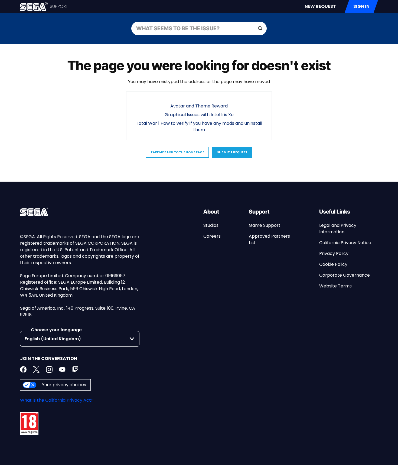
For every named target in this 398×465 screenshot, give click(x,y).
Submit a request (232, 152)
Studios (210, 225)
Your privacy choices (64, 385)
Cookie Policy (333, 264)
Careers (212, 236)
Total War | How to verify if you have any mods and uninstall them (199, 126)
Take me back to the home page (177, 152)
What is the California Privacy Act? (56, 400)
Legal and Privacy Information (337, 228)
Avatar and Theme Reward (199, 106)
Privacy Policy (333, 253)
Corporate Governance (344, 275)
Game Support (264, 225)
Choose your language (56, 330)
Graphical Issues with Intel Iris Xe (199, 115)
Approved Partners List (269, 239)
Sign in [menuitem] (361, 6)
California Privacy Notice (345, 243)
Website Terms (335, 286)
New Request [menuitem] (320, 6)
